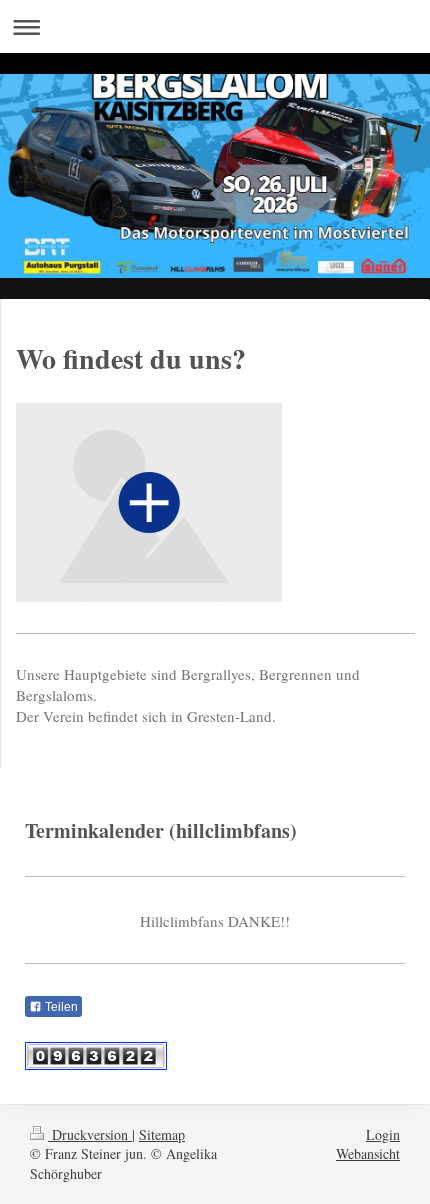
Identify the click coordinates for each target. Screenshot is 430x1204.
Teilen (60, 1007)
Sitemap (162, 1134)
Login (383, 1134)
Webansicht (368, 1153)
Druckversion (90, 1134)
